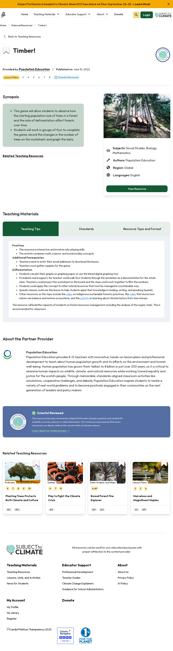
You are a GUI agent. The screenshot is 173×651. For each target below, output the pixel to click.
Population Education (34, 69)
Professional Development (77, 572)
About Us (123, 572)
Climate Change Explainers (78, 583)
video (69, 294)
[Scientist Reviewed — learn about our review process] (162, 54)
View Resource (137, 188)
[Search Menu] (136, 14)
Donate (68, 600)
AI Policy (123, 583)
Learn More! (142, 4)
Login (146, 15)
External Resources (22, 25)
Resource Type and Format (142, 229)
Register (12, 618)
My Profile (12, 607)
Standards (86, 229)
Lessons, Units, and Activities (23, 577)
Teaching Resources (18, 572)
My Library (13, 612)
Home (3, 25)
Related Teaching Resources (23, 156)
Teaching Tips (30, 229)
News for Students (17, 583)
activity (84, 298)
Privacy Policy (126, 577)
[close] (169, 4)
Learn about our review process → (50, 430)
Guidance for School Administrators (83, 589)
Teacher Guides (71, 577)
